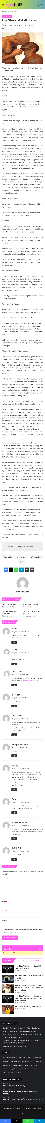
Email (4, 911)
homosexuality (17, 1065)
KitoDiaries (37, 1108)
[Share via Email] (27, 570)
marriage (5, 1069)
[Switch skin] (38, 5)
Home (5, 11)
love (23, 562)
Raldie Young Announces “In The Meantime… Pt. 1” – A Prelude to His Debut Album (29, 987)
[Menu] (3, 5)
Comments (35, 960)
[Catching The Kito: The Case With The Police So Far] (8, 969)
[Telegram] (21, 570)
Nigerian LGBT (22, 1069)
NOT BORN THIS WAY (31, 604)
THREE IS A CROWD (9, 604)
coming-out (21, 1057)
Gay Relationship (27, 1061)
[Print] (32, 570)
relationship (34, 1069)
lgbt (26, 1065)
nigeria (13, 1069)
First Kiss (22, 557)
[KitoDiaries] (14, 4)
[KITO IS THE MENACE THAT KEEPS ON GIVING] (8, 979)
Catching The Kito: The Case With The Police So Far (28, 967)
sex (4, 1072)
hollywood (38, 1061)
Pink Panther (8, 25)
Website (4, 920)
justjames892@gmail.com (29, 681)
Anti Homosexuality (9, 1057)
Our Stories (13, 11)
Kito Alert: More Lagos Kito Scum (28, 1006)
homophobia (6, 1065)
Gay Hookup (15, 1061)
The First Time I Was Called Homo (9, 612)
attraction (9, 557)
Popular (21, 960)
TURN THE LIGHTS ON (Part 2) (31, 612)
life (32, 1065)
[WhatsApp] (16, 570)
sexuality (10, 1072)
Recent (8, 960)
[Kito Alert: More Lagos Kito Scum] (8, 1009)
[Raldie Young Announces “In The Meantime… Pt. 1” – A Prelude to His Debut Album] (8, 988)
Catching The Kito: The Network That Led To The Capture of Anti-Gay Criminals (28, 998)
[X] (11, 570)
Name (4, 901)
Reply (14, 642)
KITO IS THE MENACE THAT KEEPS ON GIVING (19, 1031)
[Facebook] (6, 570)
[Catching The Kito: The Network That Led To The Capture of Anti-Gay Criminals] (8, 999)
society (18, 1072)
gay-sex (5, 1061)
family (30, 1057)
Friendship (36, 557)
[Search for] (42, 5)
